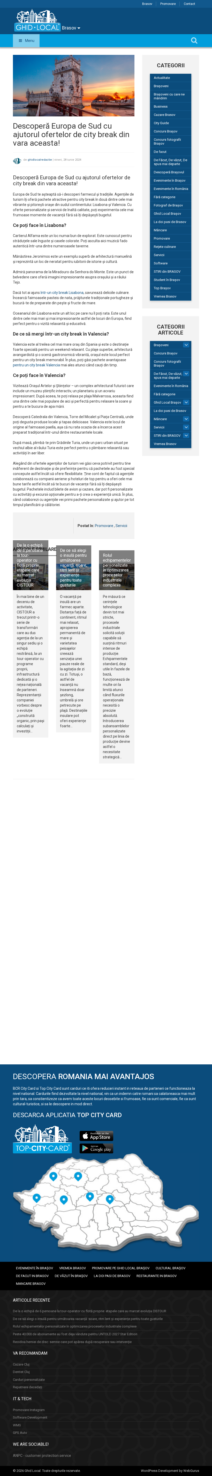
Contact (189, 4)
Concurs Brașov (165, 131)
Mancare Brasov (31, 1284)
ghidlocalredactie (40, 159)
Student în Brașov (167, 280)
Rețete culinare (165, 247)
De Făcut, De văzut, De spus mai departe (170, 162)
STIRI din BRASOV (167, 271)
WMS (17, 1425)
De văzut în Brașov (71, 1276)
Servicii (121, 526)
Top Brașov (162, 288)
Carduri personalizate (29, 1380)
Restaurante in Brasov (157, 1276)
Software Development (30, 1417)
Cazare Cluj (21, 1364)
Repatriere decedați (27, 1387)
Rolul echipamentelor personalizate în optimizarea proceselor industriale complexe (117, 570)
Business (161, 106)
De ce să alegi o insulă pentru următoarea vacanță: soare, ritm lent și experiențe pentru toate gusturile (73, 568)
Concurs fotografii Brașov (167, 141)
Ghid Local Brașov (167, 214)
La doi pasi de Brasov (170, 222)
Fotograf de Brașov (168, 205)
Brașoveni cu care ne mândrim (169, 96)
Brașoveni (161, 86)
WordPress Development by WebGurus (170, 1471)
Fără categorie (164, 197)
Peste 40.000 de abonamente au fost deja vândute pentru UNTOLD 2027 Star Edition (75, 1334)
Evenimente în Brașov (169, 180)
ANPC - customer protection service (42, 1455)
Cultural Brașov (170, 1268)
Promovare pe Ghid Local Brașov (120, 1268)
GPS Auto (20, 1433)
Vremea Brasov (165, 296)
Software (161, 263)
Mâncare (160, 230)
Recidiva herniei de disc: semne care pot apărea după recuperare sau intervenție (72, 1342)
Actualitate (162, 78)
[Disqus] (73, 854)
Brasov (147, 4)
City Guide (161, 123)
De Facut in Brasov (32, 1276)
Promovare (168, 4)
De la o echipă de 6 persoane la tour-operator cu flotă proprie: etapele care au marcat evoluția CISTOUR (30, 565)
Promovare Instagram (29, 1410)
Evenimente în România (171, 189)
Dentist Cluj (21, 1372)
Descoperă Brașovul (169, 172)
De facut (160, 152)
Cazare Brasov (164, 115)
